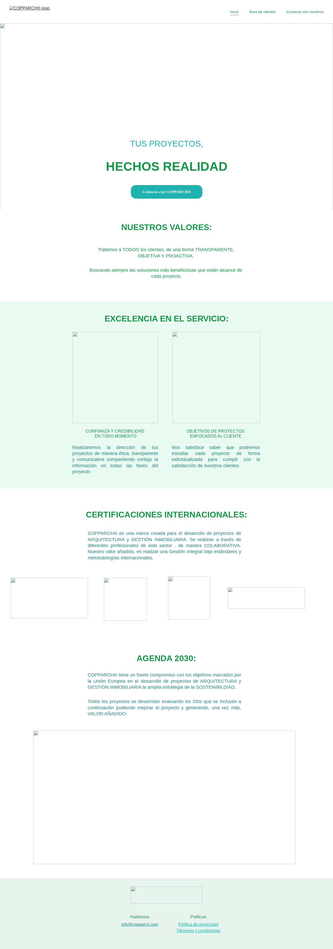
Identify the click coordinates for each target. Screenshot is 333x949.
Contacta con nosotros (305, 12)
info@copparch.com (139, 924)
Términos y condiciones (198, 930)
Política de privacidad (198, 924)
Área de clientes (262, 12)
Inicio (234, 12)
